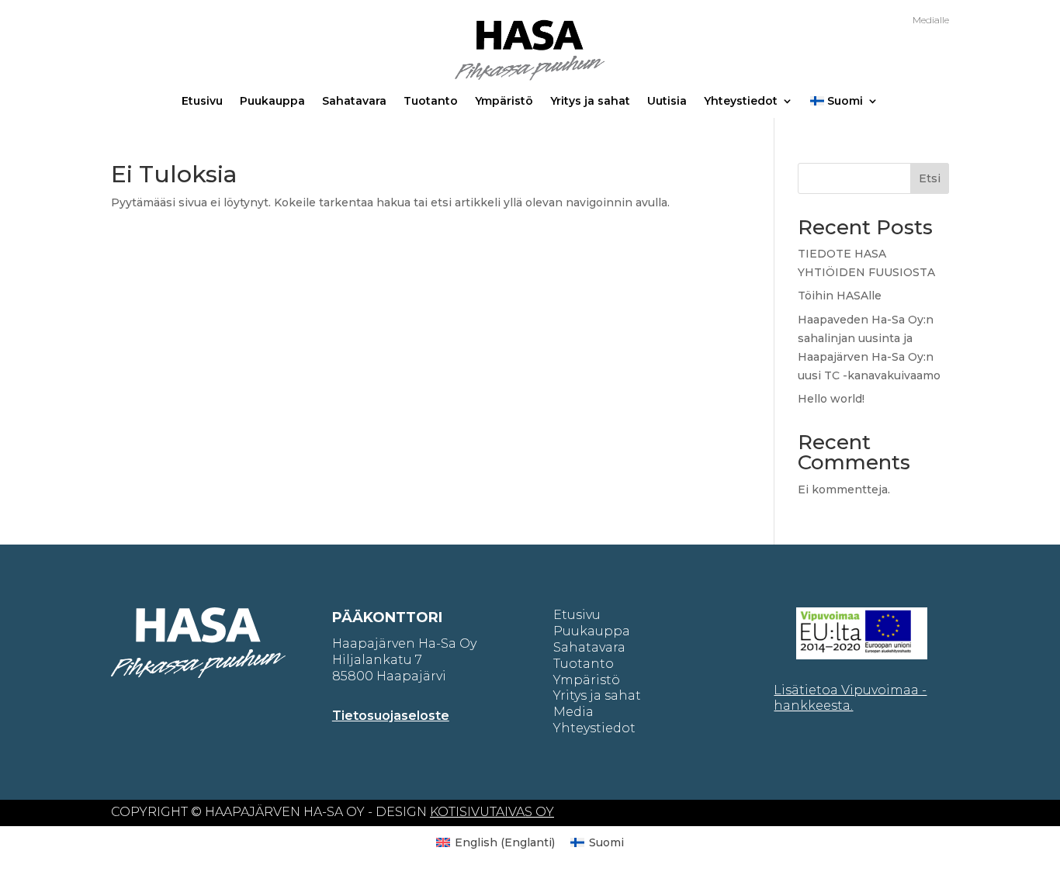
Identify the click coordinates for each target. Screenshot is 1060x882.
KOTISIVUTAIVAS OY (492, 811)
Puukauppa (272, 101)
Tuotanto (431, 101)
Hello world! (831, 399)
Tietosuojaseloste (390, 715)
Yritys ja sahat (590, 101)
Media (573, 711)
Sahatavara (354, 101)
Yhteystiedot (741, 101)
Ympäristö (504, 101)
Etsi (929, 178)
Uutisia (667, 101)
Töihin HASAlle (840, 296)
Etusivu (202, 101)
